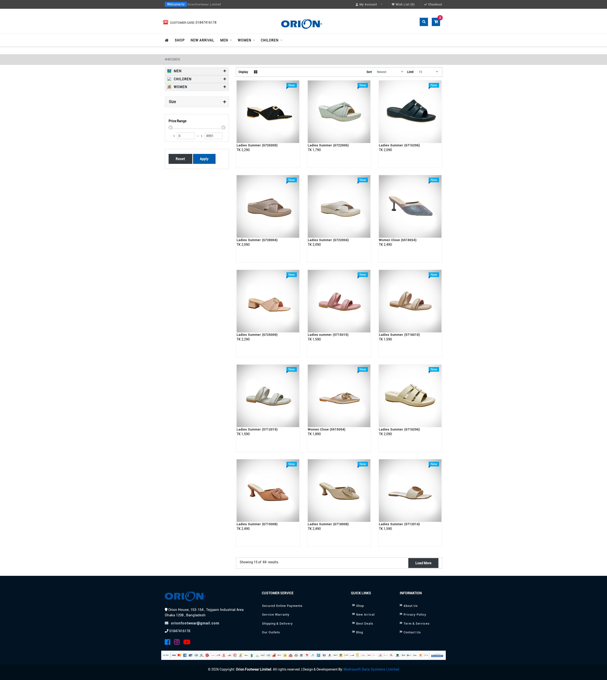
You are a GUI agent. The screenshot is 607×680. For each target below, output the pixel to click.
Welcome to (175, 4)
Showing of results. (259, 562)
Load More (423, 563)
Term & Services (417, 623)
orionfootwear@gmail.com (195, 623)
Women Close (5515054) (326, 429)
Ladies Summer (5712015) (257, 429)
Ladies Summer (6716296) (399, 145)
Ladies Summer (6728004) (257, 240)
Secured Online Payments (282, 606)
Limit (410, 72)
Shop (360, 606)
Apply (204, 159)
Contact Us (412, 632)
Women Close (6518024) (398, 240)
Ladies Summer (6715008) (257, 524)
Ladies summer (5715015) (328, 334)
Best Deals (364, 623)
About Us (411, 606)
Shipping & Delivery (277, 623)
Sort (369, 72)
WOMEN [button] (180, 87)
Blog (359, 632)
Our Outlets (271, 632)
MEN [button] (177, 71)
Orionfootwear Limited (204, 4)
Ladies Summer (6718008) (328, 524)
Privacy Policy (415, 614)
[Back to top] (597, 671)
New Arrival (365, 614)
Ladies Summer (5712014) (399, 524)
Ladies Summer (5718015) (399, 334)
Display (243, 72)
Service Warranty (276, 614)
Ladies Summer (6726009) (257, 145)
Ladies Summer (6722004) (328, 240)
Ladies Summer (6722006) (328, 145)
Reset (180, 159)
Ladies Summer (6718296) (399, 429)
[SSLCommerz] (303, 655)
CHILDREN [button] (182, 79)
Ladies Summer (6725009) (257, 334)
